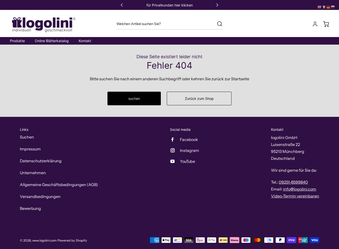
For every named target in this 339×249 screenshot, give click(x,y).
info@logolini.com (299, 189)
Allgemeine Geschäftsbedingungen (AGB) (59, 184)
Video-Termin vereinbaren (295, 196)
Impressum (30, 148)
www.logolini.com (44, 240)
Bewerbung (30, 208)
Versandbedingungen (40, 196)
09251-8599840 (293, 182)
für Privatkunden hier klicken (169, 5)
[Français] (324, 6)
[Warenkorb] (323, 24)
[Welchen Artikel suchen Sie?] (217, 23)
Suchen (27, 137)
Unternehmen (33, 172)
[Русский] (333, 6)
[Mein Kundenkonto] (312, 24)
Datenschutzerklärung (41, 160)
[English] (319, 6)
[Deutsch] (328, 6)
